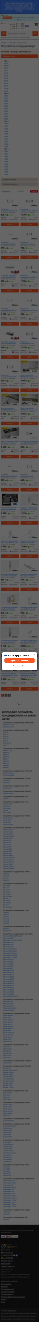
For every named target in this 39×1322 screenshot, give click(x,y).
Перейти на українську (19, 661)
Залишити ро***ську (19, 666)
